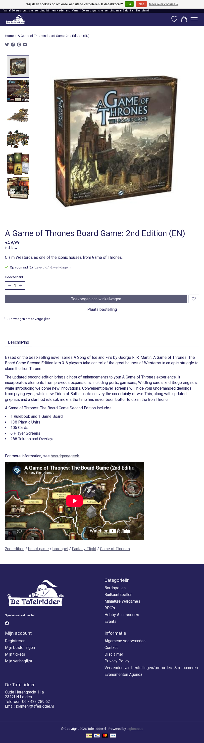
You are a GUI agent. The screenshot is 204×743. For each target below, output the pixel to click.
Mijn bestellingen (20, 647)
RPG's (109, 608)
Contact (111, 647)
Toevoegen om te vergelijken (29, 319)
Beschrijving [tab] (18, 342)
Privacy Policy (116, 661)
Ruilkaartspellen (118, 594)
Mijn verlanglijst (18, 661)
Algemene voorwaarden (125, 640)
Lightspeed (135, 729)
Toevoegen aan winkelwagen (96, 299)
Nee (141, 4)
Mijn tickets (15, 654)
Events (110, 621)
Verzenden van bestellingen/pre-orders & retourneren (151, 667)
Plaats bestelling (102, 309)
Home (9, 36)
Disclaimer (113, 654)
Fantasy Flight (84, 548)
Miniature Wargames (122, 601)
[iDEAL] (89, 736)
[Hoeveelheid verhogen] (20, 285)
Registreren (15, 640)
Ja (129, 4)
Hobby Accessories (121, 614)
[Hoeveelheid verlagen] (9, 285)
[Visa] (113, 736)
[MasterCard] (105, 736)
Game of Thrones (115, 548)
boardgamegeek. (65, 456)
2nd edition (14, 548)
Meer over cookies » (163, 4)
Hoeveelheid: (14, 277)
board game (38, 548)
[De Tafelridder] (15, 19)
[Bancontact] (97, 736)
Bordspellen (115, 587)
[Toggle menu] (194, 19)
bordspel (60, 548)
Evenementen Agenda (123, 674)
